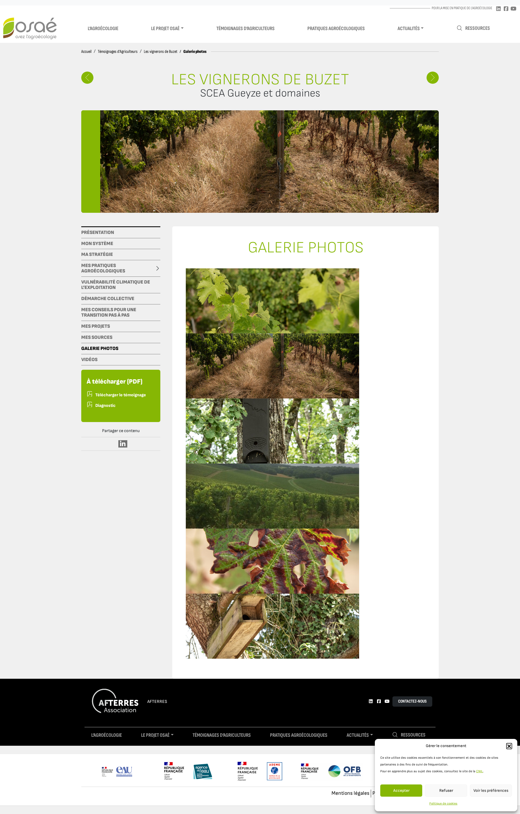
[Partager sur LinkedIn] (122, 444)
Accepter (401, 790)
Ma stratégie (97, 254)
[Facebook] (506, 9)
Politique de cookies (443, 804)
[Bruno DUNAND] (433, 78)
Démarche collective (107, 298)
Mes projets (95, 326)
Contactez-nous (412, 701)
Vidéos (89, 359)
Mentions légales (350, 793)
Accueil (86, 51)
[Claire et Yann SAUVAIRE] (87, 78)
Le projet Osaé (165, 28)
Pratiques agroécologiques (336, 28)
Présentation (97, 232)
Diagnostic (105, 405)
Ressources (477, 28)
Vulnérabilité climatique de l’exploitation (115, 284)
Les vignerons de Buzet (160, 51)
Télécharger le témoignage (120, 395)
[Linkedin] (498, 9)
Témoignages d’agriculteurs (245, 28)
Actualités (409, 28)
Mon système (97, 243)
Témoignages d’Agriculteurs (118, 51)
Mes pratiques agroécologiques (103, 268)
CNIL (479, 771)
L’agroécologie (103, 28)
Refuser (446, 790)
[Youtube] (513, 9)
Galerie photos (99, 348)
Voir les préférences (490, 790)
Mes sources (96, 337)
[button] (509, 746)
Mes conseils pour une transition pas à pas (108, 312)
